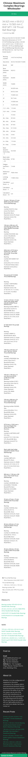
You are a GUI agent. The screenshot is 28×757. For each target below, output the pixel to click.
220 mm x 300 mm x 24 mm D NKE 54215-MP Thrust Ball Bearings (11, 401)
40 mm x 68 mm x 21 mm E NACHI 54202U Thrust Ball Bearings (11, 525)
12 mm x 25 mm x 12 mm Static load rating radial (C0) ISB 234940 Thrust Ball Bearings (11, 302)
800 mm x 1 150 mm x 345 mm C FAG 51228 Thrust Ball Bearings (11, 475)
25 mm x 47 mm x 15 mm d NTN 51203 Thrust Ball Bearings (11, 500)
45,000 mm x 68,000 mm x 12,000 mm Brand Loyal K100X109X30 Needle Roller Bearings (14, 640)
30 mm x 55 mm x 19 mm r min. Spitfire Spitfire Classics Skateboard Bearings (13, 737)
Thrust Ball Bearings (10, 578)
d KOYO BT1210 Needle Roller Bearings (13, 613)
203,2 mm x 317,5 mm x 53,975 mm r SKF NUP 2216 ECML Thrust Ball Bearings (11, 252)
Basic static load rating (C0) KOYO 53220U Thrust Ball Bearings (11, 451)
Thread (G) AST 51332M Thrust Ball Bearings (11, 275)
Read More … (8, 219)
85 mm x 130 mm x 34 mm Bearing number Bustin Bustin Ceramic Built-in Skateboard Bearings (14, 725)
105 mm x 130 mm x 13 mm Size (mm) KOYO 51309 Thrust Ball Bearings (11, 377)
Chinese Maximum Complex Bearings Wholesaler (14, 5)
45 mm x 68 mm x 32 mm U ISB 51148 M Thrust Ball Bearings (11, 550)
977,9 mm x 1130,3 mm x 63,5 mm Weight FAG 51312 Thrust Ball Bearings (11, 427)
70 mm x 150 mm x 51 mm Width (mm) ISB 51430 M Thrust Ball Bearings (11, 201)
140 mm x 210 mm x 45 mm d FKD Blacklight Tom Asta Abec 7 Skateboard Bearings (13, 731)
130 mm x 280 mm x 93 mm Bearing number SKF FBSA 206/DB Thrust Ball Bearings (11, 227)
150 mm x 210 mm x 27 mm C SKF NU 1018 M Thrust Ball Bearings (11, 351)
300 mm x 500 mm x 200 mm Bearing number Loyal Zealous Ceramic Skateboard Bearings (12, 744)
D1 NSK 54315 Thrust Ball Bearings (11, 325)
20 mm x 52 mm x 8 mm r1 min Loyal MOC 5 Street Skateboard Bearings (12, 718)
